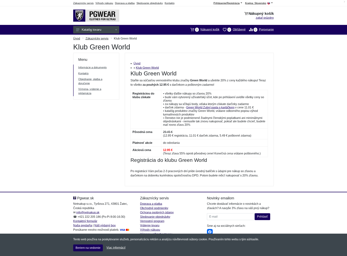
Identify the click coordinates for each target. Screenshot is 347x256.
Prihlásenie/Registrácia (226, 3)
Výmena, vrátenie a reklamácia (89, 91)
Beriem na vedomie (88, 247)
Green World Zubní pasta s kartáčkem (210, 107)
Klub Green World (147, 67)
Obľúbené (237, 29)
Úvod (76, 38)
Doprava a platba (125, 3)
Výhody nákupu (104, 3)
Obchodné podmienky (154, 208)
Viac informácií (115, 247)
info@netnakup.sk (87, 212)
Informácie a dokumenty (92, 67)
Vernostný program (152, 221)
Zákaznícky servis (83, 3)
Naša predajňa (82, 225)
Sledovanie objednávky (149, 3)
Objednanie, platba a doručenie (90, 81)
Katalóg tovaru (91, 29)
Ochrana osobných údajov (157, 212)
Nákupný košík (207, 29)
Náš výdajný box (105, 225)
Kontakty (170, 3)
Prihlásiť (262, 216)
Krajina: (255, 3)
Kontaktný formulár (85, 221)
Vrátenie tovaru (149, 225)
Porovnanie (264, 29)
